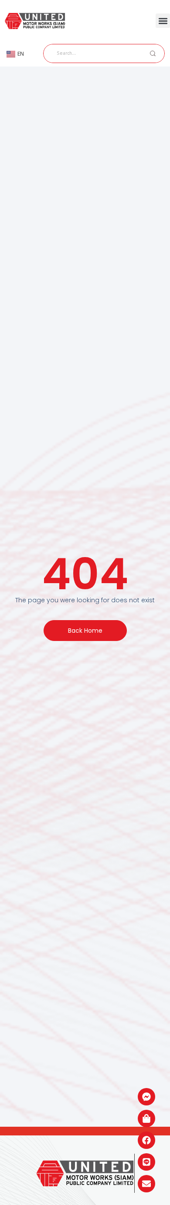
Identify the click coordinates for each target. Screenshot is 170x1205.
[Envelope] (146, 1183)
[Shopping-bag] (146, 1118)
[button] (163, 20)
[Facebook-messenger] (146, 1096)
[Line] (146, 1162)
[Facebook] (146, 1140)
